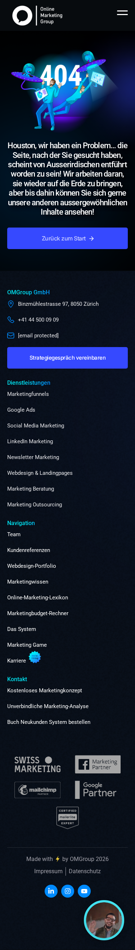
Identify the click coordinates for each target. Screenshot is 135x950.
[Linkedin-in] (51, 891)
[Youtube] (84, 891)
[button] (67, 238)
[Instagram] (67, 891)
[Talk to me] (104, 920)
